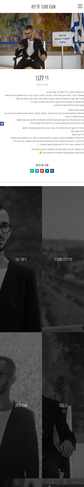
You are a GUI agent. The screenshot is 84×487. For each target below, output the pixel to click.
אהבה (46, 84)
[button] (2, 124)
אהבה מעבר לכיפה (44, 6)
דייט (42, 84)
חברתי (38, 84)
